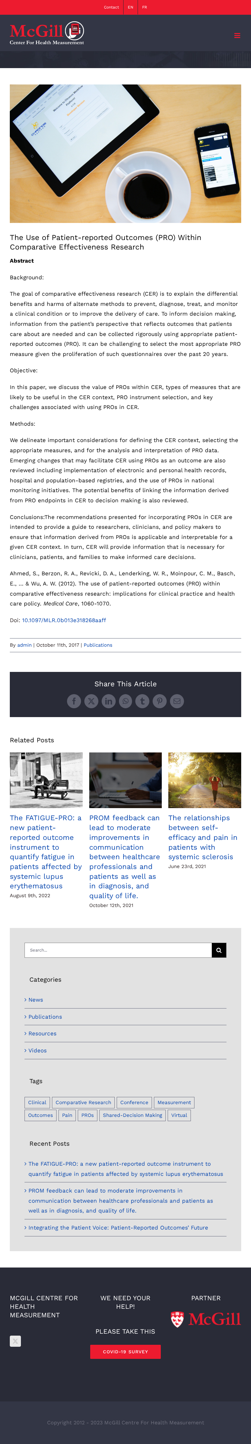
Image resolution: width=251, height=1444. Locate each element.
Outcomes (40, 1115)
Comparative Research (83, 1102)
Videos (37, 1050)
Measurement (174, 1102)
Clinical (37, 1102)
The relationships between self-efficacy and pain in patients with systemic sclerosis (204, 780)
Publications (98, 645)
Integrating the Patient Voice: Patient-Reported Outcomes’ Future (118, 1227)
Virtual (179, 1115)
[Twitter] (15, 1341)
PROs (87, 1115)
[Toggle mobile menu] (237, 35)
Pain (67, 1115)
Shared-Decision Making (132, 1115)
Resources (42, 1033)
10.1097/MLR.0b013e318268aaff (64, 620)
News (35, 999)
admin (24, 645)
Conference (134, 1102)
